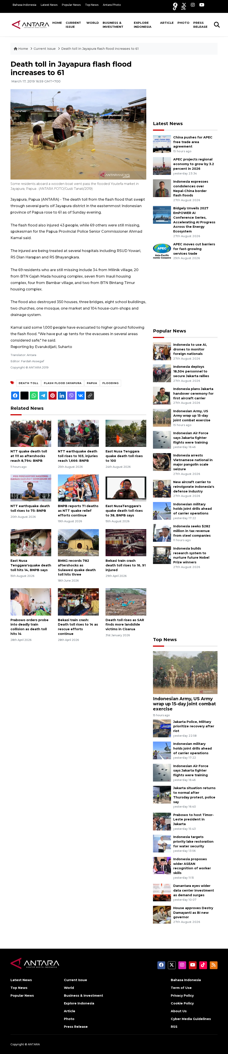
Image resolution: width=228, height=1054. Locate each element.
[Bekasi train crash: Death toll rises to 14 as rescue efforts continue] (78, 602)
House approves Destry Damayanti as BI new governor (193, 912)
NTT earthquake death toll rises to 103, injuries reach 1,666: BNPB (78, 456)
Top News (91, 4)
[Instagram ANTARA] (193, 5)
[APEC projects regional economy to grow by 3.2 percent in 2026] (162, 166)
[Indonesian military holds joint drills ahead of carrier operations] (162, 510)
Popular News (71, 4)
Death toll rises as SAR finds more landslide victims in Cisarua (125, 624)
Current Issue (73, 24)
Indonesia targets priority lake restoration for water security (193, 841)
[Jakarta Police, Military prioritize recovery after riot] (162, 728)
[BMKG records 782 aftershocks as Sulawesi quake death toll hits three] (78, 542)
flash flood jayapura (62, 383)
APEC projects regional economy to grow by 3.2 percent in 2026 (193, 164)
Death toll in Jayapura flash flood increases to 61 (100, 49)
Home (57, 22)
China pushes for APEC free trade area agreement (192, 142)
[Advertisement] (186, 88)
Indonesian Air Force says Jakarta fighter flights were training (190, 437)
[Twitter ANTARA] (184, 5)
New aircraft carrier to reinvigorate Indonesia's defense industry (193, 486)
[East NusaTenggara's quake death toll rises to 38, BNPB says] (126, 488)
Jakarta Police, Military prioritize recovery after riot (193, 726)
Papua (92, 383)
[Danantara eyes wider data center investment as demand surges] (162, 892)
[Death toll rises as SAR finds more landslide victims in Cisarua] (126, 602)
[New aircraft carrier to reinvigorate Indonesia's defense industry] (162, 488)
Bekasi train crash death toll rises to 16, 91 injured (126, 565)
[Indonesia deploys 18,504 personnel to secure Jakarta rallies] (162, 373)
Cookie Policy (182, 1003)
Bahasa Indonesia (24, 4)
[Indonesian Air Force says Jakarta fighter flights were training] (162, 439)
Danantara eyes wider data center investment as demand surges (193, 890)
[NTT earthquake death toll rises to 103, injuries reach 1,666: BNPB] (78, 433)
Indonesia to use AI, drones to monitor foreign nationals (190, 349)
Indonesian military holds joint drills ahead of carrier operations (192, 509)
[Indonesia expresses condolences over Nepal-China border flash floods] (162, 188)
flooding (110, 383)
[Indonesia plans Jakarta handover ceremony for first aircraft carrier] (162, 395)
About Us (179, 1011)
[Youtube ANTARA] (201, 5)
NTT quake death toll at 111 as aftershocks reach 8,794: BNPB (28, 456)
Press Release (200, 24)
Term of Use (181, 988)
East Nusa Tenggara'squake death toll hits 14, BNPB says (30, 565)
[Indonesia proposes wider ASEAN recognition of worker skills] (162, 865)
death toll (29, 383)
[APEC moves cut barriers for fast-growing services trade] (162, 251)
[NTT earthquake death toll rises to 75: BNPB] (30, 488)
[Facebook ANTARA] (175, 5)
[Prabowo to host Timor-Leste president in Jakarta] (162, 821)
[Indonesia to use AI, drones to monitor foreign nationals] (162, 351)
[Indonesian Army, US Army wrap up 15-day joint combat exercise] (162, 417)
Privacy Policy (182, 996)
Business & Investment (113, 24)
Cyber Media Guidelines (191, 1019)
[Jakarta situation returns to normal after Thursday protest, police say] (162, 794)
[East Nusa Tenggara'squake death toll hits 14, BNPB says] (30, 542)
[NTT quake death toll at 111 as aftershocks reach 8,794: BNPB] (30, 433)
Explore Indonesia (142, 24)
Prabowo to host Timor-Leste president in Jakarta (193, 819)
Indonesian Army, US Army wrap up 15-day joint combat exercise (191, 415)
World (92, 22)
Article (167, 22)
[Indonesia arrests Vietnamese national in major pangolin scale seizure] (162, 462)
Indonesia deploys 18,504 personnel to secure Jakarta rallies (191, 371)
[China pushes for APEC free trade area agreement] (162, 144)
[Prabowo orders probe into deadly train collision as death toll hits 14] (30, 602)
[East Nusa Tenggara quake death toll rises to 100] (126, 433)
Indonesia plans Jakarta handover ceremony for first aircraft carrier (193, 393)
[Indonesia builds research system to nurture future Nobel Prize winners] (162, 555)
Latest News (49, 4)
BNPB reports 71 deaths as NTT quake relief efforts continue (78, 510)
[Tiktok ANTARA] (175, 8)
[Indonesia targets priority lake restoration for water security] (162, 843)
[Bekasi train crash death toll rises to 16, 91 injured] (126, 542)
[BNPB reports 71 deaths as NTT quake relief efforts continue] (78, 488)
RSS (174, 1027)
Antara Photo (112, 4)
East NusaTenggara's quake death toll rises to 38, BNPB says (124, 510)
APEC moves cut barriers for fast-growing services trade (194, 249)
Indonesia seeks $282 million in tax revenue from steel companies (192, 531)
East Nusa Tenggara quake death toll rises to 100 (124, 456)
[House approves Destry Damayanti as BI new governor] (162, 914)
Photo (183, 22)
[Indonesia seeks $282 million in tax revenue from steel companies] (162, 533)
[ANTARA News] (30, 24)
